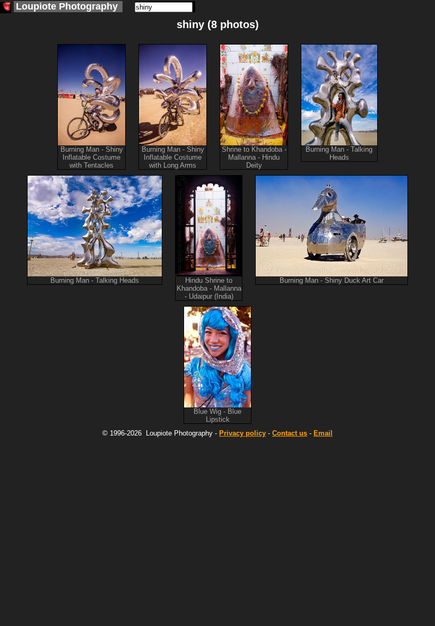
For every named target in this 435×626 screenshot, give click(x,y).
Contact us (289, 433)
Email (323, 433)
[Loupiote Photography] (5, 7)
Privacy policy (242, 433)
